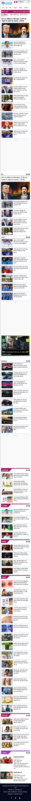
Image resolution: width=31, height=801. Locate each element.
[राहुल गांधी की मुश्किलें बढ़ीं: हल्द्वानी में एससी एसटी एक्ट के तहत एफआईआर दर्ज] (7, 45)
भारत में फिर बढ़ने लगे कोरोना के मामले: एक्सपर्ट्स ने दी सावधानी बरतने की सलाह (20, 609)
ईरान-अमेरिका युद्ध (14, 15)
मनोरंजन (26, 8)
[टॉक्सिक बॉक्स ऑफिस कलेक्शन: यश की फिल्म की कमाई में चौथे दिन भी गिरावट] (7, 555)
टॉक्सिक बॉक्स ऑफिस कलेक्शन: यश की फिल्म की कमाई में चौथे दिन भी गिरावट (21, 554)
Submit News (18, 794)
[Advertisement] (15, 156)
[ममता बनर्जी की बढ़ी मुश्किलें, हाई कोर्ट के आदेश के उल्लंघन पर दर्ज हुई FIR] (7, 519)
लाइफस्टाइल (5, 470)
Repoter (10, 794)
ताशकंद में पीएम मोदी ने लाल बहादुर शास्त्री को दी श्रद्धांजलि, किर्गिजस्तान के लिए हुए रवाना (20, 97)
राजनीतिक (4, 506)
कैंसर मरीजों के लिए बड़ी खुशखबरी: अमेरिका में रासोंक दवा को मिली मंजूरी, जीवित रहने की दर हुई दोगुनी (20, 582)
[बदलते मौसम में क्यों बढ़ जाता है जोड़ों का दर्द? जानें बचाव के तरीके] (7, 681)
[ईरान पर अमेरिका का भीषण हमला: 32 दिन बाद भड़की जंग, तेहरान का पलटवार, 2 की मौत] (15, 30)
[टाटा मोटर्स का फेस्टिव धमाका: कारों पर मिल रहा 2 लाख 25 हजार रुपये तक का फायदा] (7, 411)
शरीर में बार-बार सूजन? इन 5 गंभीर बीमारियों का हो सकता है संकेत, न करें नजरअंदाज (20, 636)
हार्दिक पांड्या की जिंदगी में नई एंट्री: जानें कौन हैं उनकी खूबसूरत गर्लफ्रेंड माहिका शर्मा (21, 720)
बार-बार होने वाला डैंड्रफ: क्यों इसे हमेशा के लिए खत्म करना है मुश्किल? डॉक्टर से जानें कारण (21, 475)
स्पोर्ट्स (15, 8)
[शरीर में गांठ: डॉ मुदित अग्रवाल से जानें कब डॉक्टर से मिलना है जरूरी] (7, 628)
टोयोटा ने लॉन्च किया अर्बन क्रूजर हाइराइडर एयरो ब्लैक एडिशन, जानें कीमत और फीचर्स (20, 392)
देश (6, 8)
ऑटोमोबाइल (4, 361)
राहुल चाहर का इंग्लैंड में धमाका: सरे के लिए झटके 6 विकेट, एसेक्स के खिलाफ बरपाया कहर (20, 277)
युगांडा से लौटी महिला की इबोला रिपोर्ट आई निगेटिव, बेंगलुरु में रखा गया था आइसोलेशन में (20, 689)
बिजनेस (20, 8)
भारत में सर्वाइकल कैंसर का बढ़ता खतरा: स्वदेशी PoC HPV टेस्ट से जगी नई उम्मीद (20, 654)
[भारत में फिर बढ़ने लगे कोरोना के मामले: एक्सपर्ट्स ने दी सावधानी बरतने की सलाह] (7, 610)
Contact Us (18, 789)
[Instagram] (26, 1)
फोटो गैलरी (4, 715)
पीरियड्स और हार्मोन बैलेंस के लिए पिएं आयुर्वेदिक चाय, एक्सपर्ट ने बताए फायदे (20, 671)
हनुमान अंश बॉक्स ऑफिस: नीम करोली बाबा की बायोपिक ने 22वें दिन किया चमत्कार (20, 562)
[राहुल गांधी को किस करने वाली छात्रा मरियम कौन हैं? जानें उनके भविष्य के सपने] (7, 527)
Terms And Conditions (10, 792)
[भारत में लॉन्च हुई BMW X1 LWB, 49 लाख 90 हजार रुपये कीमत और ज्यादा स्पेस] (7, 384)
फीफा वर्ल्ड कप (24, 15)
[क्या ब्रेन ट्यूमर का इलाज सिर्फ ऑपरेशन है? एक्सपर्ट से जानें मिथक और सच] (7, 664)
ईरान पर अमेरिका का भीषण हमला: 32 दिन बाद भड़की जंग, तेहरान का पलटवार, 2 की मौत (14, 20)
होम (3, 8)
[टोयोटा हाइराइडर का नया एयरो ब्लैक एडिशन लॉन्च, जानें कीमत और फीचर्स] (7, 402)
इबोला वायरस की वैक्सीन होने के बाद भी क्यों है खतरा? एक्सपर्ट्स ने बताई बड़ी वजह (20, 698)
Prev (3, 352)
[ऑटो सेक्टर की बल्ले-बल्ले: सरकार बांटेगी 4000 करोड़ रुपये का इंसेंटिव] (7, 429)
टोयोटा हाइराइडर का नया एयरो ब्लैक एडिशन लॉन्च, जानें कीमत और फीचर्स (20, 401)
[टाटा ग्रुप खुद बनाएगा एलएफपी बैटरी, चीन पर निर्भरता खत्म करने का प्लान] (7, 420)
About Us (11, 789)
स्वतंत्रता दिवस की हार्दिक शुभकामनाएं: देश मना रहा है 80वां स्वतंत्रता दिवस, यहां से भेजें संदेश (21, 483)
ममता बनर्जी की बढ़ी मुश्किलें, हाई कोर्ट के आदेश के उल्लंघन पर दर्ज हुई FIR (21, 518)
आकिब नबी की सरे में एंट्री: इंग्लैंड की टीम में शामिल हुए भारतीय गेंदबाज (20, 132)
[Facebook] (19, 2)
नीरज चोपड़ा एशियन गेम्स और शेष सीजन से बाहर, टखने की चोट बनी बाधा (20, 268)
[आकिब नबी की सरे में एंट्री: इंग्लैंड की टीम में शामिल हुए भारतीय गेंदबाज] (7, 134)
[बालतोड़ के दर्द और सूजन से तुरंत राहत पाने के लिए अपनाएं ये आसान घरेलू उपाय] (7, 619)
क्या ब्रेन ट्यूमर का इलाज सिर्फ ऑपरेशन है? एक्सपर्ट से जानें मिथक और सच (20, 662)
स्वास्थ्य (4, 577)
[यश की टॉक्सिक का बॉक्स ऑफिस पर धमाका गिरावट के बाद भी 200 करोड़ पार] (7, 571)
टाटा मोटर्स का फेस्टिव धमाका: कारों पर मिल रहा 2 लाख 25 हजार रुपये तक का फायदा (20, 410)
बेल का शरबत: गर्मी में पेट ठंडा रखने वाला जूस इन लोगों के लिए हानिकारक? (21, 744)
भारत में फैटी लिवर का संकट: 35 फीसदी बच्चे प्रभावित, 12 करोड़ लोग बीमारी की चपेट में (21, 491)
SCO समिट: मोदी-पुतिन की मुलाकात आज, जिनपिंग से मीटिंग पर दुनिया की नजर (20, 70)
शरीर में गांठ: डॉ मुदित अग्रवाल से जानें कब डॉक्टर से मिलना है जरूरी (20, 626)
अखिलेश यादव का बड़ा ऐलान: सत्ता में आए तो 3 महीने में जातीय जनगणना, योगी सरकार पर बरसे (20, 124)
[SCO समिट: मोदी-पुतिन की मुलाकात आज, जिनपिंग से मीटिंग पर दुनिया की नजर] (7, 71)
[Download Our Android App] (14, 1)
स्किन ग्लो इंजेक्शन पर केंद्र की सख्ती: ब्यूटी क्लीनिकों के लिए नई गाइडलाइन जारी (20, 707)
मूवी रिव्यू (5, 753)
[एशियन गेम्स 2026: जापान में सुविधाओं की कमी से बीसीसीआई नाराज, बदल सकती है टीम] (7, 287)
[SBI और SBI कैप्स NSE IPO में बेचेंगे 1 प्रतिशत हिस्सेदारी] (7, 80)
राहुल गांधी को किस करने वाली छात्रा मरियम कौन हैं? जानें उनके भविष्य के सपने (20, 526)
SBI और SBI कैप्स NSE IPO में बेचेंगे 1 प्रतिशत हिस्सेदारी (20, 78)
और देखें (28, 174)
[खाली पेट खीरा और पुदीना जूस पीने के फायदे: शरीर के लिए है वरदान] (7, 646)
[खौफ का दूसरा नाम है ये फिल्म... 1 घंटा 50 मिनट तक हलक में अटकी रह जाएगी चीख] (7, 729)
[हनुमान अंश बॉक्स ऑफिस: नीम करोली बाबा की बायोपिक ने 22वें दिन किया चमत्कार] (7, 563)
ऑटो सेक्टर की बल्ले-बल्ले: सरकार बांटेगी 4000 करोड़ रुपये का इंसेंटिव (20, 428)
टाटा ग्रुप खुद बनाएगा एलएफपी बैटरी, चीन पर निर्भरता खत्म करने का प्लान (20, 419)
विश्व (10, 8)
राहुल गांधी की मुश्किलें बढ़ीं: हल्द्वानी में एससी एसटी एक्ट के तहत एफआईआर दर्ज (19, 43)
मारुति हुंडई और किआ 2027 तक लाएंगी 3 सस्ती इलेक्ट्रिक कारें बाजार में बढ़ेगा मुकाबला (20, 374)
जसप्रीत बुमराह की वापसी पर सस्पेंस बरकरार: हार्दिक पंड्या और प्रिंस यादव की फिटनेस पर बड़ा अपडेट (20, 260)
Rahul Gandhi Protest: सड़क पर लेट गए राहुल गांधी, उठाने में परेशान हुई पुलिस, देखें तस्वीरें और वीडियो (21, 737)
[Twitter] (23, 2)
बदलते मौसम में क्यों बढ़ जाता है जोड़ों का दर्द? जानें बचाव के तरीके (20, 680)
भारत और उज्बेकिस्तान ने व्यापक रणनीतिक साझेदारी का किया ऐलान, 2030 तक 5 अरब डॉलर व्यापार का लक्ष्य (20, 89)
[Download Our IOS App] (17, 1)
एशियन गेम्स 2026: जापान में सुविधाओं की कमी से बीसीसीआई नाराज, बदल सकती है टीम (20, 286)
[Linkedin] (28, 1)
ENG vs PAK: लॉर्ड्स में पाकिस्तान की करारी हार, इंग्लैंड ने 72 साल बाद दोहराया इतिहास (20, 61)
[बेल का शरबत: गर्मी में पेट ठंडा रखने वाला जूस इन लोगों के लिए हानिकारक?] (7, 745)
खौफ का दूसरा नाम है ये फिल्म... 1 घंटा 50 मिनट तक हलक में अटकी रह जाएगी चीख (21, 728)
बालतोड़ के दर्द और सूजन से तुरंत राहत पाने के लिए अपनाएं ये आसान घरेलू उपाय (20, 618)
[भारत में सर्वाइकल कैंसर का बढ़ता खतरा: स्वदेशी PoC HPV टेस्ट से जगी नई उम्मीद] (7, 655)
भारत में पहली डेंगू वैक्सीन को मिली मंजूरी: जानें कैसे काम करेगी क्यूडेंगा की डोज (21, 498)
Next (28, 352)
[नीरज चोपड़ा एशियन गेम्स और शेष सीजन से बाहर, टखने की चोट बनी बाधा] (7, 269)
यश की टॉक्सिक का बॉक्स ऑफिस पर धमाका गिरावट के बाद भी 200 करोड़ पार (21, 570)
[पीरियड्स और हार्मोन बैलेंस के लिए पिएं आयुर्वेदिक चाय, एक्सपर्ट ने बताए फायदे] (7, 673)
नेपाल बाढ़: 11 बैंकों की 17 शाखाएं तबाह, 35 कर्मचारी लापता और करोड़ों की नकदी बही (20, 115)
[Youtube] (21, 2)
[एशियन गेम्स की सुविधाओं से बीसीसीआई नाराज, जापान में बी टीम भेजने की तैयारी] (7, 296)
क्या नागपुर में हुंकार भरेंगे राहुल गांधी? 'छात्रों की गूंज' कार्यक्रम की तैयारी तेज (21, 534)
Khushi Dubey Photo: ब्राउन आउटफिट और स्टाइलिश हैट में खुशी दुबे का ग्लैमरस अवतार (20, 106)
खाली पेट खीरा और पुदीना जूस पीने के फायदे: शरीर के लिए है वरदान (20, 644)
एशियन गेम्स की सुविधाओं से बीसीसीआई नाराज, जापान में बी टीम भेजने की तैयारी (20, 295)
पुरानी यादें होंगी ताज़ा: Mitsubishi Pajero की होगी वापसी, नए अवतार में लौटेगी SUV (20, 365)
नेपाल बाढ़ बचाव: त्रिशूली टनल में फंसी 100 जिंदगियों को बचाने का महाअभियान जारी (20, 52)
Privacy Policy (22, 792)
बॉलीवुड (4, 541)
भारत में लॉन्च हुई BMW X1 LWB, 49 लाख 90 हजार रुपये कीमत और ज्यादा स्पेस (20, 383)
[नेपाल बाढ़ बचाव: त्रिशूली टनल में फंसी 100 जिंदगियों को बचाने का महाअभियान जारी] (7, 53)
